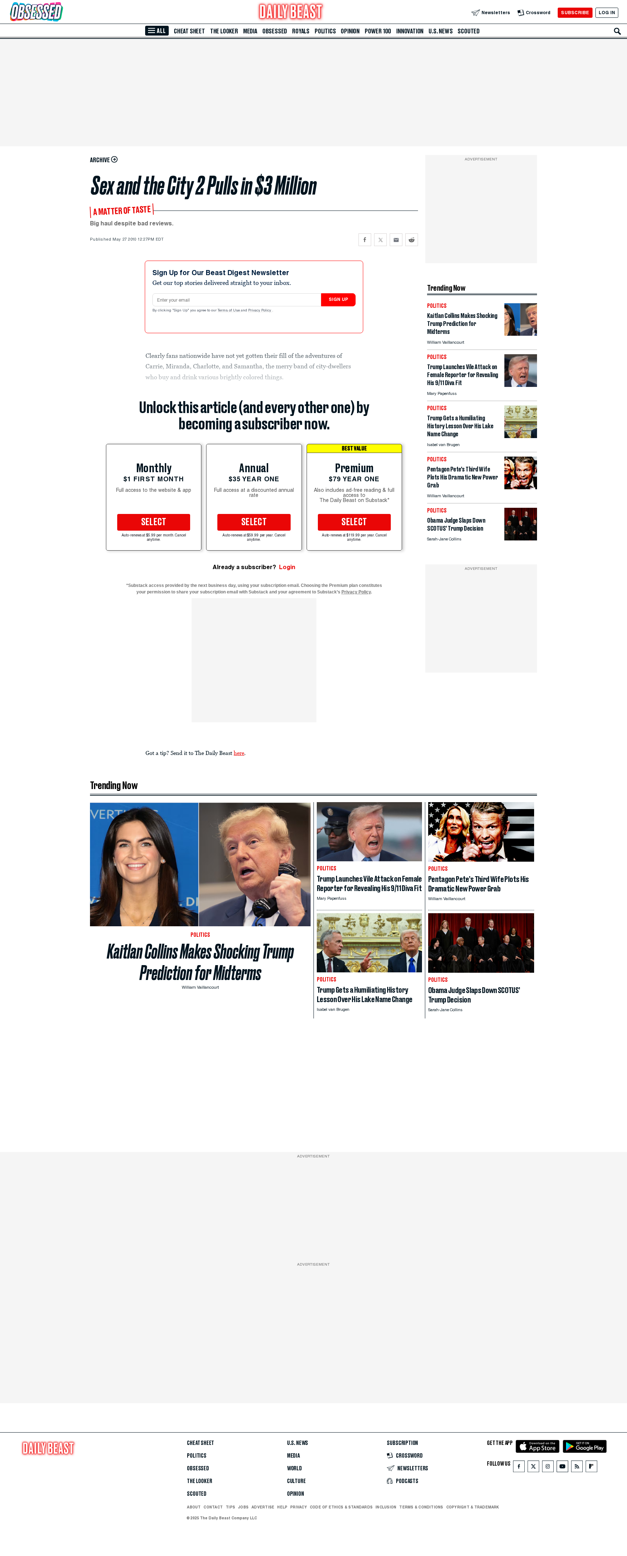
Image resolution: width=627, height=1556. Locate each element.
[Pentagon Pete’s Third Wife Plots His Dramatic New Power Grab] (520, 487)
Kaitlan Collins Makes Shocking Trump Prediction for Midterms (200, 962)
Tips (230, 1507)
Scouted (469, 31)
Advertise (262, 1507)
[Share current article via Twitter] (380, 239)
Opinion (350, 31)
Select (154, 522)
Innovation (409, 31)
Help (282, 1507)
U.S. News (440, 31)
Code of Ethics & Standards (341, 1507)
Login (287, 567)
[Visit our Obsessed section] (59, 12)
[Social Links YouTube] (562, 1468)
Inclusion (386, 1507)
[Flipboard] (591, 1468)
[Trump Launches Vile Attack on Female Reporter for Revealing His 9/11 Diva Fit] (520, 385)
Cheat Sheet (189, 31)
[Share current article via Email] (396, 239)
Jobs (243, 1507)
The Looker (224, 31)
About (194, 1507)
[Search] (617, 31)
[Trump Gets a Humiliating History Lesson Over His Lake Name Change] (520, 436)
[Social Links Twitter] (533, 1468)
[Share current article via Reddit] (411, 239)
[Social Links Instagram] (548, 1468)
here (239, 753)
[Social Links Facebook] (519, 1468)
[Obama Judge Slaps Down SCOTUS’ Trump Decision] (520, 538)
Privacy (298, 1507)
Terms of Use (229, 311)
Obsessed (274, 31)
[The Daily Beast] (291, 12)
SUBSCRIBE (575, 12)
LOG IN (607, 12)
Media (250, 31)
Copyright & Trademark (472, 1507)
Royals (301, 31)
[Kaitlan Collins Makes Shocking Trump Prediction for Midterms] (520, 334)
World (294, 1468)
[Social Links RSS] (577, 1468)
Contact (213, 1507)
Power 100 (378, 31)
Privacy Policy (260, 311)
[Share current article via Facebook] (364, 239)
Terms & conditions (421, 1507)
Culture (296, 1481)
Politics (325, 31)
